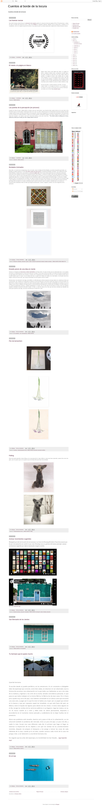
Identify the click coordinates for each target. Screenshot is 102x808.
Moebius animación (46, 611)
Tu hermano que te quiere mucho (21, 654)
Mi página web (76, 28)
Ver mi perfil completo (76, 33)
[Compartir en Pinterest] (31, 57)
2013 (74, 60)
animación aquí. (17, 606)
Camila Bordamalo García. (18, 531)
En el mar (12, 756)
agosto (75, 47)
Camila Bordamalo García (22, 450)
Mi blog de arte (76, 25)
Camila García (76, 31)
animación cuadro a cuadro (27, 261)
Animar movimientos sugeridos (20, 539)
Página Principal (39, 791)
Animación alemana (16, 611)
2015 (74, 56)
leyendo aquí (57, 89)
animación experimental (36, 261)
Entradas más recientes (14, 791)
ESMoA (35, 24)
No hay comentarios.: (20, 259)
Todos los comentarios (78, 191)
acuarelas (15, 450)
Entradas (75, 189)
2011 (74, 63)
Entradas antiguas (64, 791)
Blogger (57, 804)
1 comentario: (18, 57)
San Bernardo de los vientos (19, 619)
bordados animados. (48, 261)
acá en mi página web (34, 172)
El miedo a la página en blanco (20, 65)
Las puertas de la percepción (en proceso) (24, 107)
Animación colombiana (17, 261)
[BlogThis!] (27, 57)
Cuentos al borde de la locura (27, 6)
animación (15, 159)
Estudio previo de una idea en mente (22, 269)
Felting (11, 455)
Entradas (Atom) (18, 793)
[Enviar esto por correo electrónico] (25, 57)
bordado (42, 261)
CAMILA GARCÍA (20, 159)
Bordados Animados (16, 167)
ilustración (36, 450)
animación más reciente (31, 23)
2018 (74, 39)
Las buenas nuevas (16, 20)
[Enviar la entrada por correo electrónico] (23, 57)
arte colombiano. (16, 333)
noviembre (76, 42)
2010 (74, 65)
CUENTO (22, 748)
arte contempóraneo (23, 333)
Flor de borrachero (15, 341)
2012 (74, 62)
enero (75, 52)
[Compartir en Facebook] (29, 57)
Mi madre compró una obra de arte (33, 171)
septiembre (76, 45)
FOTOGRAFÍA (23, 648)
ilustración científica (41, 450)
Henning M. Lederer (39, 611)
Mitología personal (76, 26)
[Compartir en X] (28, 57)
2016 (74, 55)
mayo (75, 51)
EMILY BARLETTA (62, 261)
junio (75, 49)
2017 (74, 40)
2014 (74, 58)
